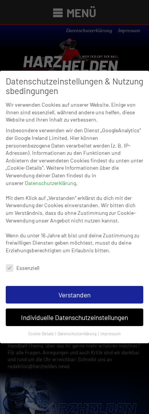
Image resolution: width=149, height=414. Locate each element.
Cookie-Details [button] (41, 333)
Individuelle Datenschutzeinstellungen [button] (74, 317)
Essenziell (27, 268)
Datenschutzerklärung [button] (77, 333)
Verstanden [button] (74, 295)
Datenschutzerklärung (50, 183)
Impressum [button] (110, 333)
